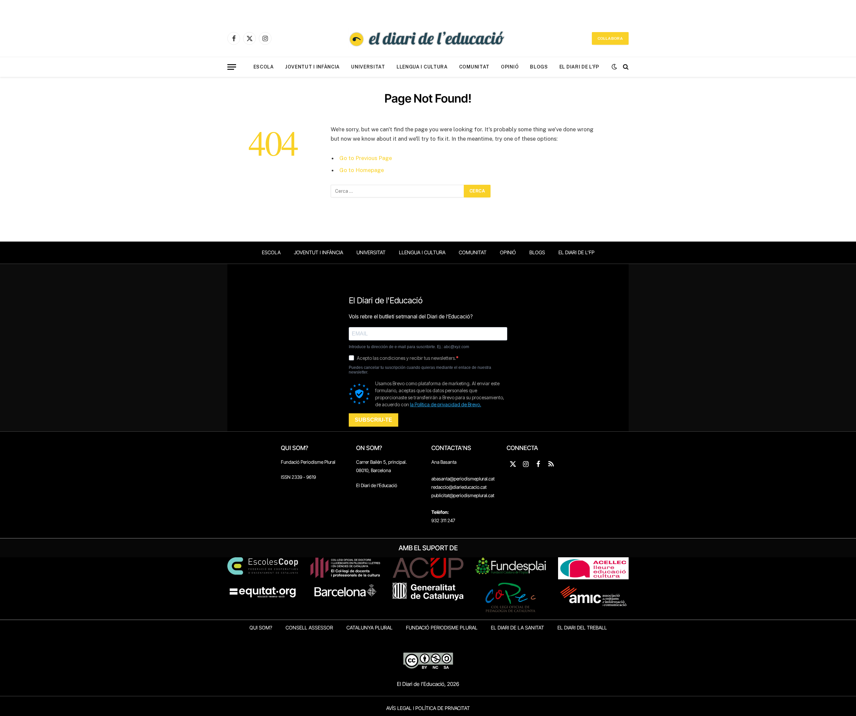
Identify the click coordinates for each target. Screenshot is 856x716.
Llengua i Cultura (422, 66)
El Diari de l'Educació (376, 485)
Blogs (539, 66)
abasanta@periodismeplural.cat (463, 478)
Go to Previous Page (365, 158)
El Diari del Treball (582, 627)
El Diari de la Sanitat (517, 627)
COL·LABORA (610, 38)
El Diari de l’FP (579, 66)
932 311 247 (443, 520)
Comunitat (474, 66)
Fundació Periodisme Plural (308, 462)
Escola (263, 66)
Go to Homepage (361, 170)
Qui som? (260, 627)
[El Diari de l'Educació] (428, 38)
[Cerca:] (397, 191)
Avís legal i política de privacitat (428, 708)
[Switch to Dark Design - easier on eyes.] (614, 67)
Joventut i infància (312, 66)
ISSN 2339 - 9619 (298, 477)
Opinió (510, 66)
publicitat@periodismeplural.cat (462, 495)
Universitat (368, 66)
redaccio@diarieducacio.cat (459, 487)
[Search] (625, 67)
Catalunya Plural (369, 627)
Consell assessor (309, 627)
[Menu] (231, 67)
